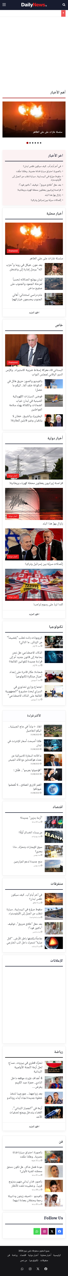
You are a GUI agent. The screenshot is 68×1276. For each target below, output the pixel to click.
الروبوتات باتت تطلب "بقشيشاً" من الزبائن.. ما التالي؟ (24, 640)
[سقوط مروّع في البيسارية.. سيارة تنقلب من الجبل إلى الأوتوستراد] (54, 914)
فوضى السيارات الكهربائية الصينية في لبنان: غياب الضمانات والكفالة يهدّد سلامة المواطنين (25, 403)
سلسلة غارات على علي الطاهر (47, 132)
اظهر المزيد (34, 313)
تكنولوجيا (56, 627)
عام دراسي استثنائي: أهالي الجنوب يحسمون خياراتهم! (27, 297)
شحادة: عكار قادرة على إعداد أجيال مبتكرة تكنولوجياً (25, 674)
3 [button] (35, 143)
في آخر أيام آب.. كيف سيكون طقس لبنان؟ (42, 166)
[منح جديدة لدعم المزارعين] (54, 866)
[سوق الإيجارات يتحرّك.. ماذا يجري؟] (54, 851)
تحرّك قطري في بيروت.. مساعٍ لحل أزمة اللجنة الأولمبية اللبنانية (25, 1067)
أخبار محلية (55, 213)
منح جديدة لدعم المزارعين (28, 861)
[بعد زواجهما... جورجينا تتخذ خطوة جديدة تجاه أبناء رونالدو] (54, 1098)
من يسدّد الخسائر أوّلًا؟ (30, 832)
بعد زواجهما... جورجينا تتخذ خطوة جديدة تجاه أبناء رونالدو (24, 1096)
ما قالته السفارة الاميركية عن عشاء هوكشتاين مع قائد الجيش (24, 757)
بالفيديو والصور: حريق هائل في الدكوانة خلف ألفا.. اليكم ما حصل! (24, 386)
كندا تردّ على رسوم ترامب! (48, 604)
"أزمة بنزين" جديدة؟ (31, 818)
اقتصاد (58, 807)
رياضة (58, 1052)
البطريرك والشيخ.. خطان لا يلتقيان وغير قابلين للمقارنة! (26, 418)
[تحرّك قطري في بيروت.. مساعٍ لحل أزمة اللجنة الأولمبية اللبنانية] (54, 1067)
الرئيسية (57, 1255)
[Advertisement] (34, 52)
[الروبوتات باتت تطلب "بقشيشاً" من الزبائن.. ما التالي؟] (54, 642)
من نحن (23, 1260)
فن (61, 1142)
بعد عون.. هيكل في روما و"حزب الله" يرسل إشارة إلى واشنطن (24, 267)
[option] (34, 119)
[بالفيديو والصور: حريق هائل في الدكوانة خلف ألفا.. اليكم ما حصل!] (54, 384)
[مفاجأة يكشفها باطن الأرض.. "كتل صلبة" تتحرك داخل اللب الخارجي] (54, 943)
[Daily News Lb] (34, 5)
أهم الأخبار (58, 92)
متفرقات (57, 884)
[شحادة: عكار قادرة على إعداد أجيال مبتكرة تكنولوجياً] (54, 676)
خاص (59, 325)
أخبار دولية (55, 438)
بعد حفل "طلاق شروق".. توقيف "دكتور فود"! (40, 185)
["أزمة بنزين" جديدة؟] (54, 822)
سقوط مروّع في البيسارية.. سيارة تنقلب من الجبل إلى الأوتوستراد (36, 178)
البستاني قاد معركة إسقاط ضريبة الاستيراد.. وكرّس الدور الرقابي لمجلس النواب (34, 372)
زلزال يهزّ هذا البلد (52, 13)
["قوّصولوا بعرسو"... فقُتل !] (53, 774)
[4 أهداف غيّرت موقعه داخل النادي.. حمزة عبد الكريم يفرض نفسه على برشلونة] (54, 1082)
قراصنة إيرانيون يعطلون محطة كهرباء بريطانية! (39, 190)
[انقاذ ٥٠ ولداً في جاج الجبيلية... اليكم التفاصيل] (53, 731)
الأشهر (34, 716)
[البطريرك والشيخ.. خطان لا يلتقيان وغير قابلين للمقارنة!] (54, 420)
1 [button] (40, 143)
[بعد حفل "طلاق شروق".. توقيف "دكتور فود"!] (54, 928)
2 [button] (38, 143)
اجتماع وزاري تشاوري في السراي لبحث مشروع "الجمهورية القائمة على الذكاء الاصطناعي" (23, 691)
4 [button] (32, 143)
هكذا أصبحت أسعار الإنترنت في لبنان (24, 743)
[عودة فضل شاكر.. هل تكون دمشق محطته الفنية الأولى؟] (54, 1171)
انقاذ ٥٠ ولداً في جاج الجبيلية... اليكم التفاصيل (24, 728)
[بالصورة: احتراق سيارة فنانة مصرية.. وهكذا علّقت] (54, 1157)
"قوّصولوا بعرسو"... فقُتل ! (27, 770)
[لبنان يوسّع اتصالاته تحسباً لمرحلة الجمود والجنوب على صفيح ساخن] (54, 284)
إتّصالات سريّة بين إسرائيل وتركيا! (46, 200)
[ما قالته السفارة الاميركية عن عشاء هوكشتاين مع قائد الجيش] (53, 760)
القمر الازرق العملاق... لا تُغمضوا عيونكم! (24, 787)
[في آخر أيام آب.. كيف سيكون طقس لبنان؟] (54, 899)
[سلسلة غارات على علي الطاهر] (34, 119)
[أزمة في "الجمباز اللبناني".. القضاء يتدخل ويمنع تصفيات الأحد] (54, 1112)
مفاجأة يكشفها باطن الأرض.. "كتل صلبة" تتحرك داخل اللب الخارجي (24, 940)
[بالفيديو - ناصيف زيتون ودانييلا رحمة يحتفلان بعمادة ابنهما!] (54, 1200)
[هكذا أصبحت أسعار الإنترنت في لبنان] (53, 745)
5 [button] (30, 143)
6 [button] (27, 143)
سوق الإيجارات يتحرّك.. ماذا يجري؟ (27, 849)
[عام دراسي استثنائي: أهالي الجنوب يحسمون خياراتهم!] (54, 299)
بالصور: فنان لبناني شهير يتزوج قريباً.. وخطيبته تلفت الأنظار (25, 1183)
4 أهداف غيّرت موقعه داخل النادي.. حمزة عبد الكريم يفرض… (26, 1083)
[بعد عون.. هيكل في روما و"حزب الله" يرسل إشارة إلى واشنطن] (54, 269)
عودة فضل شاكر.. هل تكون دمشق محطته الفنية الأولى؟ (24, 1169)
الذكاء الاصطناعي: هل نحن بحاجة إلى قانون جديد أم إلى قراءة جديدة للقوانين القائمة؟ (25, 657)
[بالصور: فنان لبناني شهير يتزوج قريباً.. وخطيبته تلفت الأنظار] (54, 1186)
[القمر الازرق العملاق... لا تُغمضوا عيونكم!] (53, 789)
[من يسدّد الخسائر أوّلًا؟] (54, 837)
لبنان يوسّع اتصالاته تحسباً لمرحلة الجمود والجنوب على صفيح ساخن (26, 284)
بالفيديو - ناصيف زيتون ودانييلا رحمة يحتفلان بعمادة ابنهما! (25, 1198)
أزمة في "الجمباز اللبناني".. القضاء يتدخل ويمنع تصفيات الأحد (26, 1113)
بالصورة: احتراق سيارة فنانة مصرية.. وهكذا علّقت (38, 171)
